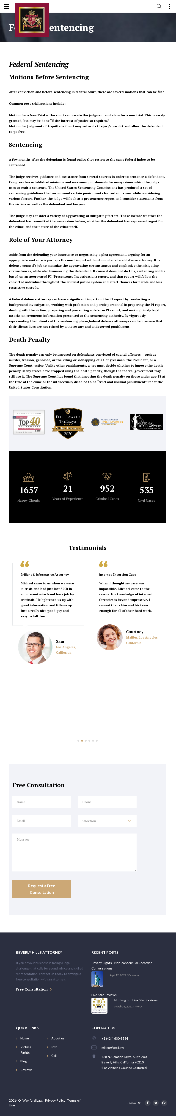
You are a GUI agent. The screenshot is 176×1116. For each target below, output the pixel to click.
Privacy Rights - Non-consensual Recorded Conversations (121, 965)
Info (54, 1047)
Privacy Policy (55, 1100)
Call (54, 1055)
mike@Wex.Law (113, 1047)
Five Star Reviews (104, 995)
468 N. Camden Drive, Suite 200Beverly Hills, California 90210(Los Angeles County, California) (124, 1062)
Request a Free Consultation (41, 889)
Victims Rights (25, 1049)
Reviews (26, 1070)
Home (24, 1038)
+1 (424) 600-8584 (115, 1038)
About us (58, 1038)
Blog (23, 1061)
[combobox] (107, 821)
